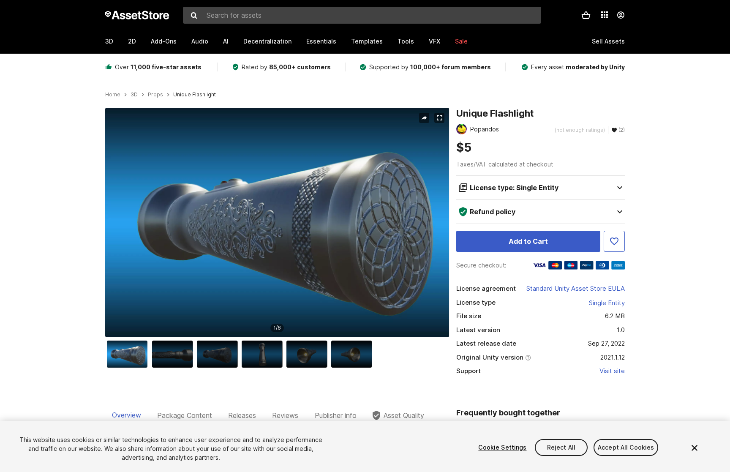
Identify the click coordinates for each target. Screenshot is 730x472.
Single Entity (607, 303)
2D (132, 41)
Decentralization (267, 41)
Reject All (561, 447)
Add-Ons (164, 41)
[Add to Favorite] (614, 241)
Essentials (321, 41)
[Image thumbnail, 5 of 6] (308, 354)
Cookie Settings (502, 447)
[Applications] (604, 15)
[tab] (126, 415)
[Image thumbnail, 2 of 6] (174, 354)
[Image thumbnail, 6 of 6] (353, 354)
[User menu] (620, 15)
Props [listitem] (155, 95)
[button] (586, 15)
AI (226, 41)
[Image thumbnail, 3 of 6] (219, 354)
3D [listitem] (134, 95)
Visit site (612, 371)
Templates (367, 41)
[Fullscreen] (439, 118)
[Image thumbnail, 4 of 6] (264, 354)
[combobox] (362, 15)
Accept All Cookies (626, 447)
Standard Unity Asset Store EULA (575, 288)
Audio (199, 41)
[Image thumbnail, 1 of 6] (129, 354)
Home (112, 95)
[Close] (694, 448)
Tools (406, 41)
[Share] (424, 118)
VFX (434, 41)
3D (109, 41)
